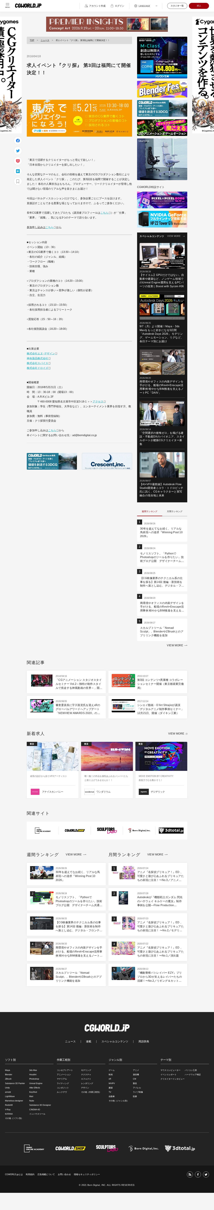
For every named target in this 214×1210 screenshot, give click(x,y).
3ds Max (33, 1070)
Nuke (31, 1101)
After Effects (34, 1088)
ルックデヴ (62, 1092)
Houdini (32, 1074)
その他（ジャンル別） (119, 1101)
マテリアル (62, 1079)
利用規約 (30, 1174)
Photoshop (34, 1079)
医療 (135, 1096)
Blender (8, 1074)
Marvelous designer (14, 1101)
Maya (7, 1070)
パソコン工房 (191, 1070)
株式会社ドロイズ (37, 368)
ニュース (45, 40)
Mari (31, 1096)
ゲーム (112, 1070)
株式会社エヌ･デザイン (41, 353)
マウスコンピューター (170, 1070)
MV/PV (112, 1083)
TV (110, 1092)
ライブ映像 (138, 1092)
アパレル (137, 1088)
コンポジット (63, 1088)
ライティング (63, 1083)
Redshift (9, 1105)
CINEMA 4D (34, 1109)
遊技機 (136, 1074)
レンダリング (87, 1083)
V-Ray (8, 1109)
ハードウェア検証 (193, 1074)
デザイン (85, 1088)
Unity (7, 1088)
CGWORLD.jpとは (14, 1174)
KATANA (9, 1114)
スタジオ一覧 (177, 6)
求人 (199, 6)
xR (110, 1079)
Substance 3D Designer (40, 1105)
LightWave (10, 1096)
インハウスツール (37, 1114)
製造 (135, 1083)
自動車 (112, 1096)
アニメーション (64, 1074)
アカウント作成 (97, 6)
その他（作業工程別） (91, 1092)
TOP (32, 40)
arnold (8, 1092)
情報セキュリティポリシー (87, 1174)
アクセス (98, 401)
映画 (111, 1074)
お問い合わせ (64, 1174)
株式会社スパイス (37, 363)
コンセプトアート (65, 1070)
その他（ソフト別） (14, 1118)
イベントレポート (168, 1074)
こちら (104, 212)
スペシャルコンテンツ (114, 1041)
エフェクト (86, 1079)
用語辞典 (143, 1041)
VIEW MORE (174, 236)
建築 (111, 1088)
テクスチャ (86, 1074)
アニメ (136, 1070)
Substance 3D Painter (15, 1083)
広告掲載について (46, 1174)
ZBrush (8, 1079)
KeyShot (33, 1092)
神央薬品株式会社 (37, 358)
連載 (88, 1041)
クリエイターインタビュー (172, 1079)
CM (134, 1079)
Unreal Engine (35, 1083)
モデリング (86, 1070)
